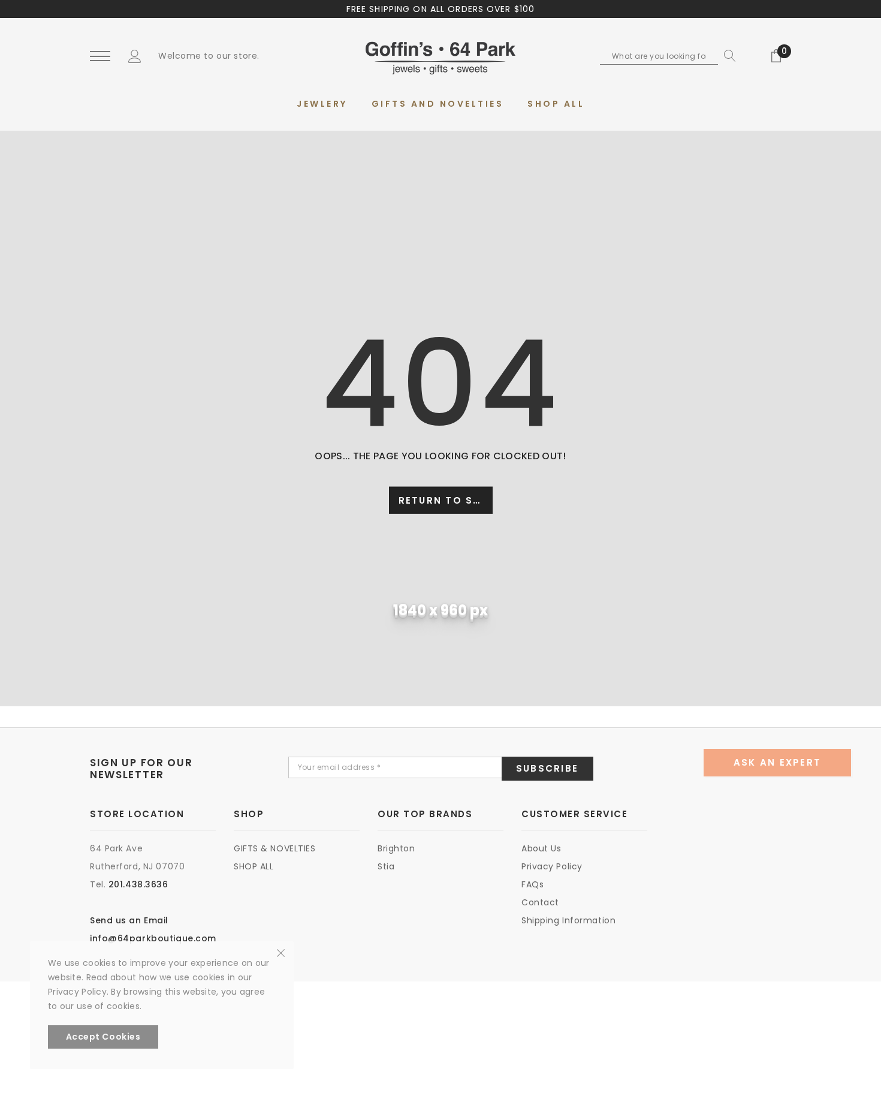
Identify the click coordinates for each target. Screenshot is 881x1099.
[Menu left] (100, 56)
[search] (727, 56)
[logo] (440, 57)
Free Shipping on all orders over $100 (440, 9)
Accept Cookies (103, 1037)
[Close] (281, 952)
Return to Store (446, 500)
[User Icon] (134, 56)
